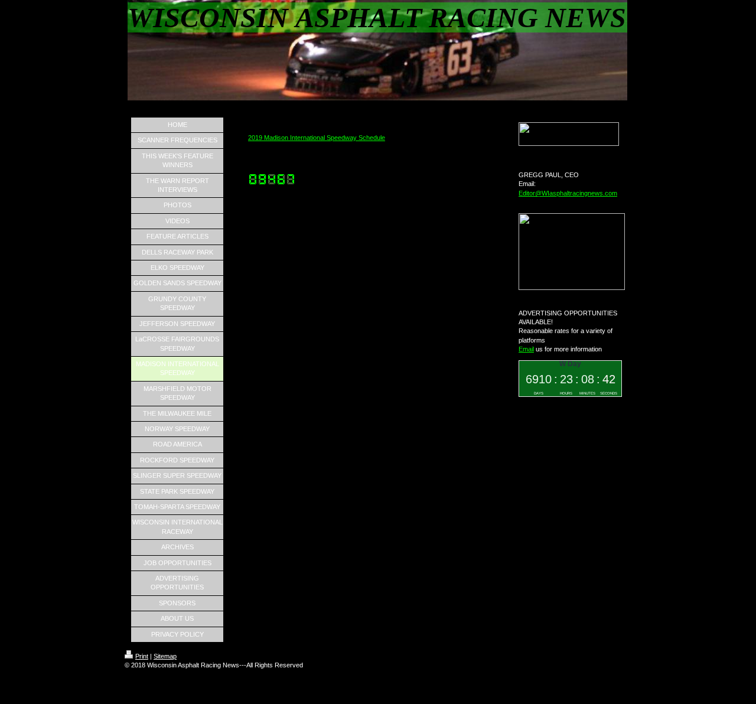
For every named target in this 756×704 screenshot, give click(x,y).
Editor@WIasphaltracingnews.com (568, 193)
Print (141, 656)
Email (526, 349)
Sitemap (165, 656)
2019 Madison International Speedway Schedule (316, 137)
